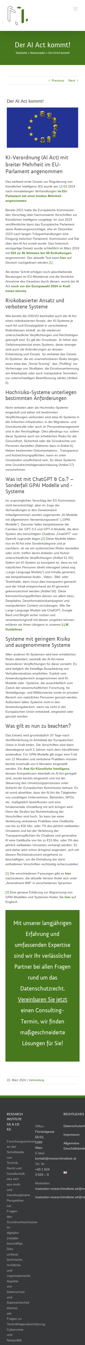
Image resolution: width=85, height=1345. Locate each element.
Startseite (21, 53)
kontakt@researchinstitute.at (55, 1158)
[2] (43, 538)
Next (71, 80)
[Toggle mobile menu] (75, 8)
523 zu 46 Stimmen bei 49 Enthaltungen (41, 253)
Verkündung (36, 1080)
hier (68, 873)
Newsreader (37, 53)
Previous (58, 80)
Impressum (71, 1134)
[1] (51, 262)
